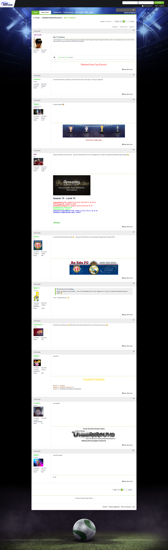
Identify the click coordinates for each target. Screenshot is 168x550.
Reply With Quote (128, 69)
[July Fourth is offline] (38, 43)
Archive (105, 507)
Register (162, 5)
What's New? (45, 12)
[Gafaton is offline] (37, 363)
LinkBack (114, 27)
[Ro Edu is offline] (38, 245)
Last (131, 21)
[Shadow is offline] (38, 112)
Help (156, 5)
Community (57, 12)
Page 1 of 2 (119, 21)
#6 (133, 283)
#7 (133, 320)
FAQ (86, 12)
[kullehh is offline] (38, 462)
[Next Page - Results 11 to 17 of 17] (128, 21)
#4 (133, 149)
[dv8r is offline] (38, 161)
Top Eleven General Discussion (52, 18)
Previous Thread (80, 498)
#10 (133, 450)
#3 (133, 99)
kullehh (60, 57)
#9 (133, 398)
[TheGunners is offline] (38, 332)
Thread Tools (123, 27)
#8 (133, 351)
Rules (91, 12)
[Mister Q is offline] (36, 296)
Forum (35, 12)
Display (131, 27)
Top (133, 507)
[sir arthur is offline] (38, 411)
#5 (133, 232)
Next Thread (89, 498)
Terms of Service (126, 507)
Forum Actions (68, 12)
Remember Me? (148, 6)
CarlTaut (66, 57)
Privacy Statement (114, 507)
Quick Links (79, 12)
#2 (133, 74)
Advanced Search (129, 12)
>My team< (56, 222)
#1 (133, 30)
